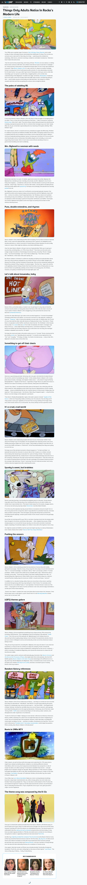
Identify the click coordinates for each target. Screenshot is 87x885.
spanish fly (23, 186)
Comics (50, 2)
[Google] (71, 2)
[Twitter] (64, 2)
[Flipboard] (69, 2)
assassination (34, 723)
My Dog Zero (42, 839)
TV (31, 2)
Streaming (36, 2)
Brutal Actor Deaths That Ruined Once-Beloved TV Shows (35, 873)
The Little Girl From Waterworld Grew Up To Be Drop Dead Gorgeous (22, 874)
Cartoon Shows (14, 7)
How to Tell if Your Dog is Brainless (32, 530)
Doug (37, 52)
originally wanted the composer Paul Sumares (24, 837)
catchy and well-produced (23, 830)
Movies (26, 2)
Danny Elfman (29, 842)
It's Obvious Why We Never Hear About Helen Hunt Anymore (48, 873)
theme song (8, 122)
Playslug (12, 319)
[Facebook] (59, 2)
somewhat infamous (15, 312)
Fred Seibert (14, 773)
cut (24, 325)
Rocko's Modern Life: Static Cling (22, 659)
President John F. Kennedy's (23, 723)
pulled (6, 188)
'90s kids (37, 63)
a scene (15, 325)
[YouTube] (61, 2)
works (12, 335)
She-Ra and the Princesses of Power (14, 657)
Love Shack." (48, 849)
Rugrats (42, 52)
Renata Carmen (7, 17)
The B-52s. (41, 834)
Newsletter (81, 2)
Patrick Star (30, 506)
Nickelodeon (43, 75)
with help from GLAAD (23, 662)
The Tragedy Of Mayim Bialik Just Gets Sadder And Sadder (10, 873)
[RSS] (74, 2)
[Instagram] (66, 2)
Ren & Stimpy (32, 52)
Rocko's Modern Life (19, 68)
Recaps (44, 2)
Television (5, 7)
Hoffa (15, 711)
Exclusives (19, 2)
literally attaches (42, 593)
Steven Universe (46, 655)
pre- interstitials (20, 778)
